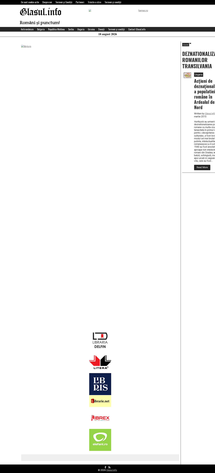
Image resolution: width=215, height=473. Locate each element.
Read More (203, 168)
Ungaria (80, 29)
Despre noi (47, 2)
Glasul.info (40, 12)
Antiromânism (27, 29)
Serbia (71, 29)
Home (185, 45)
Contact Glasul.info (136, 29)
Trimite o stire (94, 2)
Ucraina (91, 29)
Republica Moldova (56, 29)
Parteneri (80, 2)
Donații (101, 29)
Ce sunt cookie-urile (30, 2)
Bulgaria (41, 29)
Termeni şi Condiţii (63, 2)
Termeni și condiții (113, 2)
